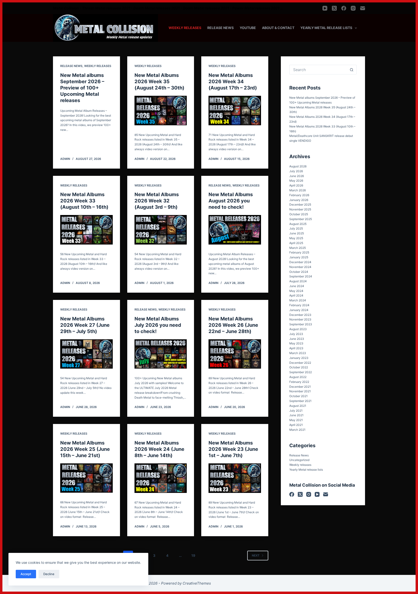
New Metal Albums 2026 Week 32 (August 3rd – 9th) (156, 201)
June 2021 (296, 415)
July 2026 (296, 171)
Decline (48, 574)
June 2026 (296, 176)
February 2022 (299, 382)
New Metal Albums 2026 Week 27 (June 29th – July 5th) (85, 325)
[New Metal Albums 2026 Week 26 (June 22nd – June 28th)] (235, 354)
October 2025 (298, 214)
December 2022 (300, 362)
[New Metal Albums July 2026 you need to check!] (160, 354)
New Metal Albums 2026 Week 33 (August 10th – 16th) (84, 201)
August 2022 (297, 377)
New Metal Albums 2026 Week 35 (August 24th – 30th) (159, 81)
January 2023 (298, 358)
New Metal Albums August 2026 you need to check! (231, 201)
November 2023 (300, 319)
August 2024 (298, 281)
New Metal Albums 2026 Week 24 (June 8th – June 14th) (159, 449)
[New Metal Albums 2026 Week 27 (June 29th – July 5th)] (86, 354)
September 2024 (300, 276)
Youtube (248, 28)
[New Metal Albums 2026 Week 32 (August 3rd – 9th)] (160, 230)
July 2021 (296, 410)
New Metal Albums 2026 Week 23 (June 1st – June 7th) (233, 449)
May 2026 (296, 180)
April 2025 (296, 243)
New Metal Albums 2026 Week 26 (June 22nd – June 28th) (233, 325)
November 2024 (300, 267)
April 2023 (296, 348)
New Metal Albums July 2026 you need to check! (157, 325)
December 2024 (300, 262)
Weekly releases (185, 28)
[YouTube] (324, 8)
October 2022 (298, 367)
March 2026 (297, 190)
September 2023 (300, 324)
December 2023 (300, 315)
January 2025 (298, 257)
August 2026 (297, 166)
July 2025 (296, 228)
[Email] (362, 8)
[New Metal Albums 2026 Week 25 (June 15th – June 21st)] (86, 478)
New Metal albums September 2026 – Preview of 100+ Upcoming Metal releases (82, 87)
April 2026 (296, 185)
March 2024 (297, 300)
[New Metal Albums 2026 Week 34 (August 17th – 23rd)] (235, 110)
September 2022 (300, 372)
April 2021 (296, 425)
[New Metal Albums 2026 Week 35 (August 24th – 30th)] (160, 110)
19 (193, 555)
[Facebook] (343, 8)
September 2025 (300, 219)
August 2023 (298, 329)
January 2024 (298, 310)
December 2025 (300, 204)
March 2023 (297, 353)
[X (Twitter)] (334, 8)
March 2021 (297, 429)
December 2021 (300, 386)
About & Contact (278, 28)
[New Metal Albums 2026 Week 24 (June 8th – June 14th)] (160, 478)
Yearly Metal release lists (326, 28)
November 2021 (300, 391)
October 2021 (298, 396)
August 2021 (297, 406)
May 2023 (296, 343)
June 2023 (296, 339)
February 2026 (299, 195)
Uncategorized (299, 460)
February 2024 (299, 305)
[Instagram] (353, 8)
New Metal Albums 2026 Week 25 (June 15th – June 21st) (85, 449)
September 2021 (300, 401)
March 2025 (297, 248)
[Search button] (352, 69)
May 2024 (296, 291)
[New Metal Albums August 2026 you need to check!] (235, 230)
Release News (220, 28)
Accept (26, 574)
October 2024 (298, 272)
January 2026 (298, 200)
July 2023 (296, 334)
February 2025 (299, 252)
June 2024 (296, 286)
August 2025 (297, 224)
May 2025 (296, 238)
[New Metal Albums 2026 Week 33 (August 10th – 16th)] (86, 230)
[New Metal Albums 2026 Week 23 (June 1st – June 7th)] (235, 478)
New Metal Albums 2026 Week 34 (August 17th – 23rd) (233, 81)
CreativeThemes (197, 583)
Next (256, 555)
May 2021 (296, 420)
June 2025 (296, 233)
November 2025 (300, 209)
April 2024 (296, 295)
